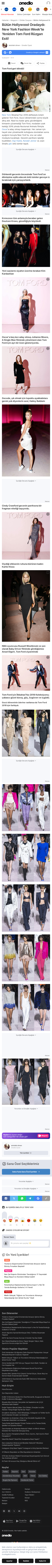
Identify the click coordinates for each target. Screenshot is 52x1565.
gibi (10, 143)
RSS (26, 1500)
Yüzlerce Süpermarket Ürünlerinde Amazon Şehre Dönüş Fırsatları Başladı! (25, 1265)
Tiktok (33, 1476)
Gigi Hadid (17, 141)
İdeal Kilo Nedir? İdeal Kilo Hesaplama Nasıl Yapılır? (21, 1439)
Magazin (14, 20)
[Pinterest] (24, 1511)
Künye (27, 1498)
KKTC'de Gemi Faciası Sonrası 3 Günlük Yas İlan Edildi (22, 1338)
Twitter (5, 1472)
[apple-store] (8, 1521)
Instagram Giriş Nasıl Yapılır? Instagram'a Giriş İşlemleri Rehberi (25, 1448)
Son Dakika (43, 1476)
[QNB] (30, 9)
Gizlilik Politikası (7, 1495)
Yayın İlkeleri (29, 1495)
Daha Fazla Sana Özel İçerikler (24, 1172)
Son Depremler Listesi (10, 1393)
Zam (23, 1472)
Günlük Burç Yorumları (11, 1476)
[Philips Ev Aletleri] (6, 9)
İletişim (4, 1503)
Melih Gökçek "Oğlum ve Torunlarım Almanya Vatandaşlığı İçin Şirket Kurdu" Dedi (23, 1296)
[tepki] (4, 1220)
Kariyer (27, 1489)
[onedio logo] (24, 1535)
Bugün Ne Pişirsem (10, 1480)
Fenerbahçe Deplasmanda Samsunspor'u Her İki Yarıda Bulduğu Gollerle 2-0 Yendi (24, 1286)
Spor (7, 1281)
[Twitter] (14, 1511)
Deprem (15, 1472)
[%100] (22, 9)
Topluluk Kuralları (8, 1498)
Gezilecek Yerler (27, 1480)
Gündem (8, 1292)
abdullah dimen (20, 45)
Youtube (32, 1472)
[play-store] (22, 1521)
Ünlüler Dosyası (25, 20)
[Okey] (14, 9)
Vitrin (7, 1260)
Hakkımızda (6, 1489)
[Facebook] (9, 1511)
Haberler (5, 20)
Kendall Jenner (29, 141)
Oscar (4, 129)
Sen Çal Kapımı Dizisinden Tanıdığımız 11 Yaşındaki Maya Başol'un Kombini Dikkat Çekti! (25, 1275)
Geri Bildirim (6, 1492)
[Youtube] (19, 1511)
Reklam (4, 1500)
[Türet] (38, 9)
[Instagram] (4, 1511)
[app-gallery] (35, 1521)
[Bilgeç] (46, 9)
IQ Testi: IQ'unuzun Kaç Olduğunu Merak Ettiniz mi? (21, 1461)
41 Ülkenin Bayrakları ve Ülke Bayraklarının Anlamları (21, 1452)
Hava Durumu (7, 1389)
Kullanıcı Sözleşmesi (32, 1492)
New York (6, 115)
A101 (25, 1476)
